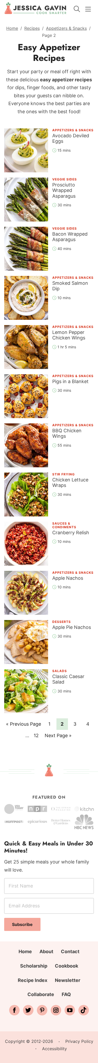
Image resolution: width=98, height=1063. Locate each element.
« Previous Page (23, 725)
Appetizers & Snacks (66, 28)
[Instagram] (56, 1010)
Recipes (32, 28)
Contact (70, 951)
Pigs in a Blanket (70, 381)
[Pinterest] (42, 1010)
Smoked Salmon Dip (70, 286)
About (46, 951)
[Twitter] (28, 1010)
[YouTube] (70, 1010)
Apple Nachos (67, 578)
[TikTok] (83, 1010)
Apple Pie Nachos (71, 627)
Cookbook (66, 966)
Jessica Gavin (35, 8)
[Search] (76, 9)
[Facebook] (14, 1010)
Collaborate (40, 994)
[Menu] (88, 9)
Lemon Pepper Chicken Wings (68, 335)
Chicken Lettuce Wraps (70, 482)
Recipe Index (32, 980)
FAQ (66, 994)
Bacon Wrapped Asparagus (70, 236)
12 (37, 735)
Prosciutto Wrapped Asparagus (64, 190)
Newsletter (67, 980)
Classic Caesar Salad (68, 679)
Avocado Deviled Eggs (70, 138)
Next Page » (58, 736)
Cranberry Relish (70, 532)
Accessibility (54, 1048)
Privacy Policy (79, 1041)
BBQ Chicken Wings (67, 433)
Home (12, 28)
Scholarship (33, 966)
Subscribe (22, 924)
